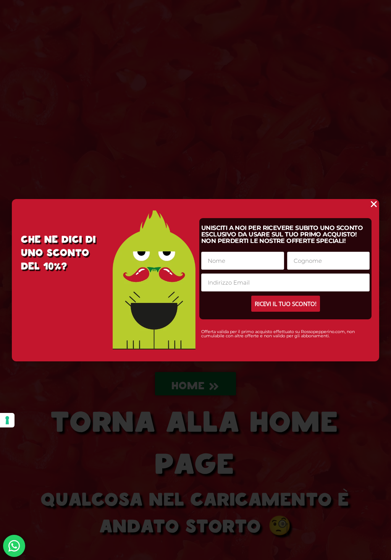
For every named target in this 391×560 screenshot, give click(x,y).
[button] (374, 204)
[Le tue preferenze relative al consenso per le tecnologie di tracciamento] (7, 420)
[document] (195, 280)
